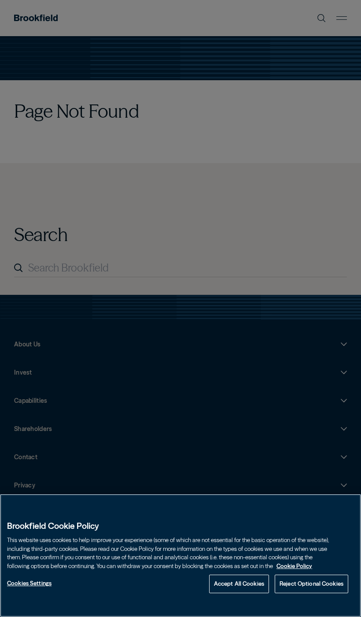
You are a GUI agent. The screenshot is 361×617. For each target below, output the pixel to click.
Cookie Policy (294, 565)
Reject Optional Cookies (311, 583)
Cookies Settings (29, 583)
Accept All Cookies (239, 583)
